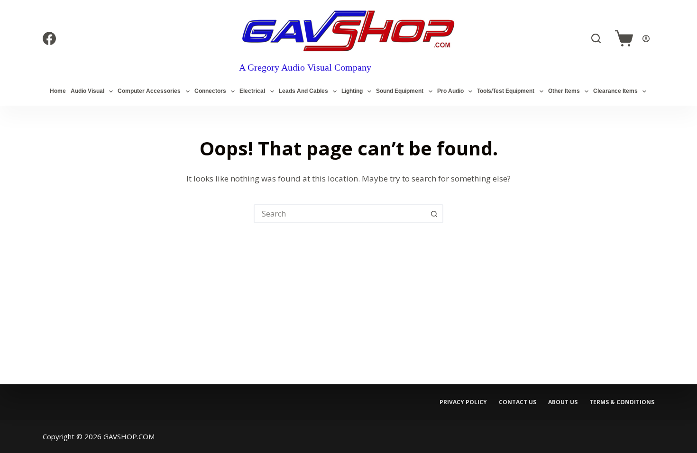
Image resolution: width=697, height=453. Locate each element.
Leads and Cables (303, 91)
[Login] (646, 38)
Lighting (352, 91)
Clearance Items (615, 91)
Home (58, 91)
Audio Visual (87, 91)
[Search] (596, 38)
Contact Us (517, 402)
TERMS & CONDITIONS (621, 402)
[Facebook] (49, 38)
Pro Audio (450, 91)
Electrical (252, 91)
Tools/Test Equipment (505, 91)
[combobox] (340, 213)
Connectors (210, 91)
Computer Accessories (149, 91)
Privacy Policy (463, 402)
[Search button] (433, 213)
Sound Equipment (399, 91)
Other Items (564, 91)
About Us (563, 402)
